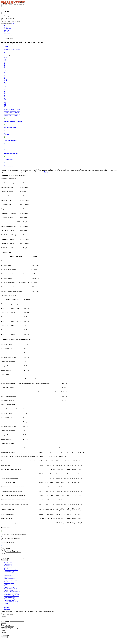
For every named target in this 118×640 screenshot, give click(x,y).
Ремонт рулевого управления (12, 591)
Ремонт (6, 584)
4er (4, 88)
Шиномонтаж (7, 607)
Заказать (3, 622)
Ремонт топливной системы (11, 594)
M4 (5, 102)
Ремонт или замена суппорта (12, 109)
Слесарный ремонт (9, 600)
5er (4, 89)
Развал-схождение (9, 583)
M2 (5, 99)
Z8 (4, 73)
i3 (4, 63)
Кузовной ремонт (8, 575)
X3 (4, 65)
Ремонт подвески (8, 590)
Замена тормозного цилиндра (12, 114)
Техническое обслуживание (11, 601)
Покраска (6, 581)
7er (4, 92)
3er (4, 86)
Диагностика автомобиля (11, 570)
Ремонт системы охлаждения (12, 593)
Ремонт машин (8, 562)
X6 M (5, 82)
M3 (5, 101)
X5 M (5, 57)
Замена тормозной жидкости (12, 111)
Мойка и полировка (9, 578)
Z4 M (5, 79)
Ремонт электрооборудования (12, 598)
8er (4, 70)
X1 (4, 62)
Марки (6, 27)
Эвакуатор (7, 33)
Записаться (4, 560)
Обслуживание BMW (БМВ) (12, 49)
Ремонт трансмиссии (9, 597)
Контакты (6, 30)
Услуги (46, 172)
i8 (4, 69)
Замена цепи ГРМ (9, 571)
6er (4, 91)
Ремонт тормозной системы (11, 596)
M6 (5, 60)
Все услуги (7, 25)
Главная (6, 46)
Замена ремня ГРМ (9, 572)
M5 (5, 104)
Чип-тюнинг (7, 606)
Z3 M (5, 81)
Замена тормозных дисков (11, 115)
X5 (4, 68)
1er (4, 83)
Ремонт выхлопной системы (11, 585)
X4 (4, 52)
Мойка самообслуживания (11, 580)
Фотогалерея (7, 28)
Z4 (4, 78)
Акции (6, 31)
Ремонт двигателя (9, 587)
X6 (4, 75)
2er (4, 85)
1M (5, 59)
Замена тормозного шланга (11, 112)
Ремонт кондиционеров (10, 588)
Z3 (4, 76)
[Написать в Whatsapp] (59, 638)
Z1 (4, 72)
